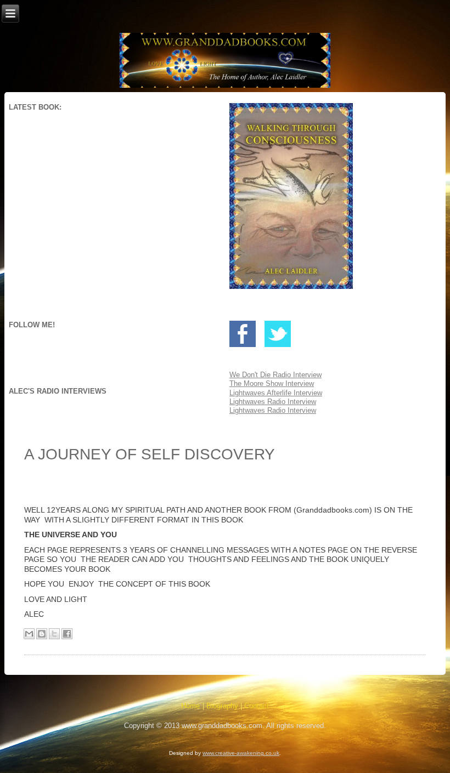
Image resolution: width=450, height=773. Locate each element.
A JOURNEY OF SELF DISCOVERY (149, 454)
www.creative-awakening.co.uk (241, 753)
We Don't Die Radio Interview (275, 375)
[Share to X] (54, 633)
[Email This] (29, 633)
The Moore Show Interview (271, 383)
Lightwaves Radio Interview (272, 401)
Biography (222, 706)
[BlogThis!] (41, 633)
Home (190, 706)
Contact (256, 706)
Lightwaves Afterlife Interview (275, 393)
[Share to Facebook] (66, 633)
